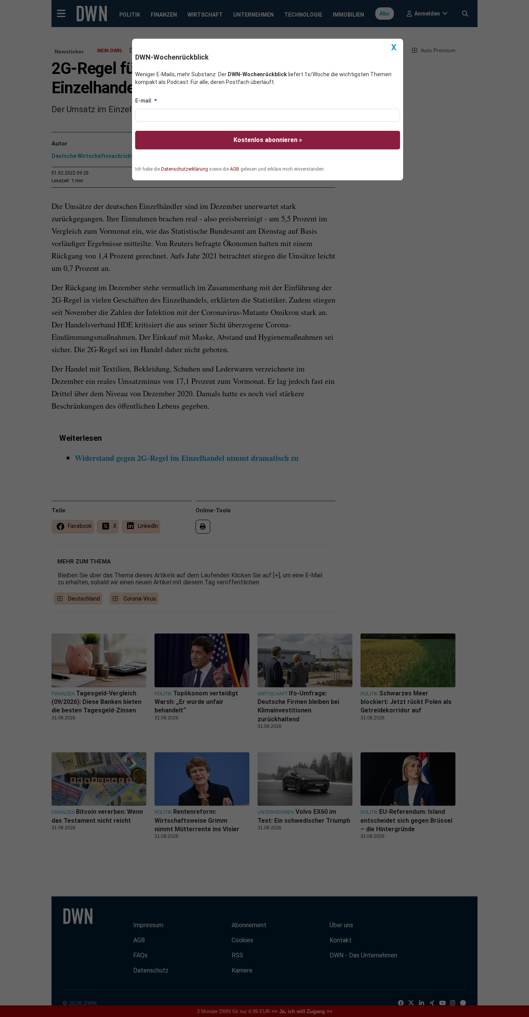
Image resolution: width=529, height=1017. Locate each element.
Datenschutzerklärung (184, 169)
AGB (234, 169)
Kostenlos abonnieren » (268, 140)
